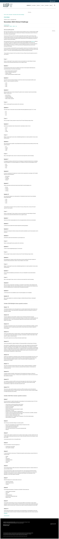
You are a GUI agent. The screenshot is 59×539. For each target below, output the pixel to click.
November (10, 14)
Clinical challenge (6, 17)
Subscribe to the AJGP (6, 525)
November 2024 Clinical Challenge (18, 14)
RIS (16, 26)
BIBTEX (10, 26)
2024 (7, 14)
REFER (14, 26)
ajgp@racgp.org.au (7, 524)
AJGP (5, 14)
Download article (6, 25)
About (51, 5)
